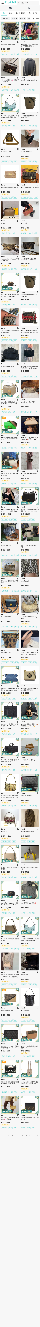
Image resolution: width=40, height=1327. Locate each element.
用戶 (29, 8)
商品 (10, 8)
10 (37, 1136)
